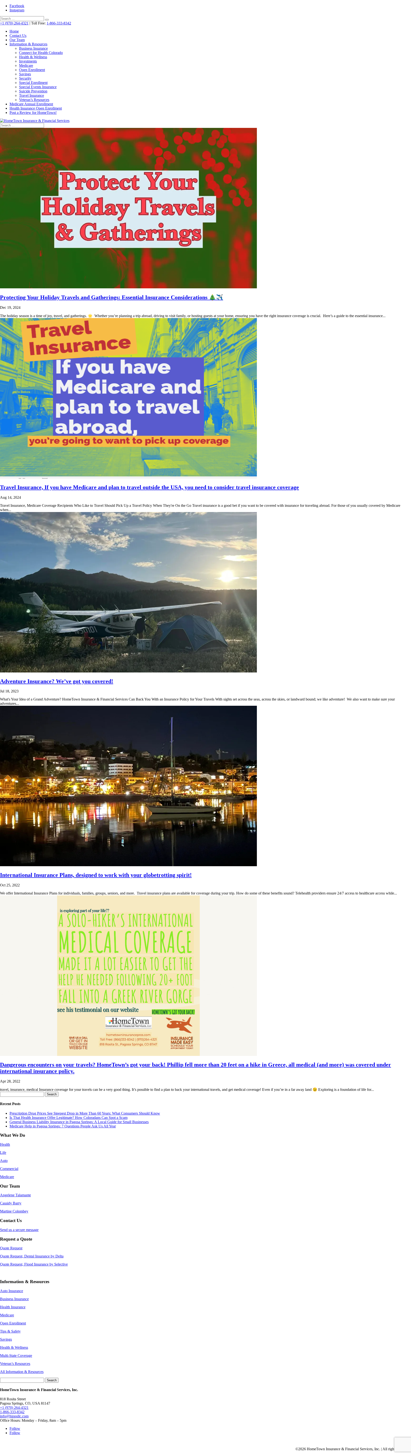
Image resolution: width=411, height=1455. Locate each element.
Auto (4, 1161)
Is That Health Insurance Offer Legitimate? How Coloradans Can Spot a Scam (68, 1118)
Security (25, 78)
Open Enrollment (32, 70)
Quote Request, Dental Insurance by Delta (32, 1256)
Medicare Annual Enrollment (31, 104)
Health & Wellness (33, 57)
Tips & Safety (10, 1331)
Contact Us (18, 36)
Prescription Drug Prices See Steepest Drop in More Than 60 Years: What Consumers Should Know (85, 1113)
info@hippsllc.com (14, 1416)
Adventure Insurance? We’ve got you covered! (56, 681)
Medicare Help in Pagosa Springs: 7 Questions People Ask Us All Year (63, 1126)
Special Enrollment (33, 83)
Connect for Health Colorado (41, 53)
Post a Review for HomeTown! (33, 113)
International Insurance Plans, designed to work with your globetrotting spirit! (96, 875)
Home (14, 31)
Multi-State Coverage (16, 1355)
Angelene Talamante (15, 1195)
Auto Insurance (11, 1291)
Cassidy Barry (10, 1203)
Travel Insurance (31, 95)
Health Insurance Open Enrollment (36, 108)
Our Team (17, 40)
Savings (25, 74)
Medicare (26, 65)
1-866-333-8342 (59, 23)
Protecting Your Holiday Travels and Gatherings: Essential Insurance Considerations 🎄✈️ (111, 297)
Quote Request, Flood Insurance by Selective (34, 1264)
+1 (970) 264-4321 (14, 23)
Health (5, 1144)
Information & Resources (28, 44)
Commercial (9, 1169)
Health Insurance (12, 1307)
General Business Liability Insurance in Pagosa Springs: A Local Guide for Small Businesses (79, 1122)
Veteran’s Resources (34, 100)
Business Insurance (33, 48)
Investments (28, 61)
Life (3, 1152)
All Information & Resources (22, 1372)
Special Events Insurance (38, 87)
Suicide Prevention (33, 91)
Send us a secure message (19, 1230)
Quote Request (11, 1248)
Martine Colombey (14, 1211)
